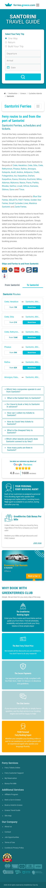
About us (8, 827)
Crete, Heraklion (20, 165)
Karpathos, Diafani (26, 176)
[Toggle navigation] (37, 5)
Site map (8, 816)
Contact (8, 832)
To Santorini (33, 285)
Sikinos (5, 189)
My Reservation (11, 778)
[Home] (5, 93)
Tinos (21, 189)
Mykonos (14, 182)
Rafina (24, 169)
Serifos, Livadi (16, 186)
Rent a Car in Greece (13, 800)
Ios (15, 176)
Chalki (36, 172)
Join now (37, 543)
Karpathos (6, 179)
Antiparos (28, 172)
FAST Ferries (24, 200)
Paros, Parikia (32, 182)
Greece (23, 93)
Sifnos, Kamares (30, 186)
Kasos (15, 179)
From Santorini (12, 285)
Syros (12, 189)
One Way (13, 38)
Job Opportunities (12, 837)
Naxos (22, 182)
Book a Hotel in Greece (13, 805)
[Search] (23, 77)
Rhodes (5, 186)
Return (11, 42)
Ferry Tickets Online (12, 768)
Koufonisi (31, 179)
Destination (13, 93)
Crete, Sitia (32, 165)
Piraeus (16, 169)
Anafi (13, 172)
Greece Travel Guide (12, 810)
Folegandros (7, 176)
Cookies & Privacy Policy (14, 848)
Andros (20, 172)
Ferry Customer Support (14, 773)
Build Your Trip (16, 46)
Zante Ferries (20, 207)
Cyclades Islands (35, 93)
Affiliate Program (11, 794)
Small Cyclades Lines (18, 203)
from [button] (13, 307)
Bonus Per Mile (10, 784)
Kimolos (22, 179)
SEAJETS (13, 200)
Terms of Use (10, 842)
